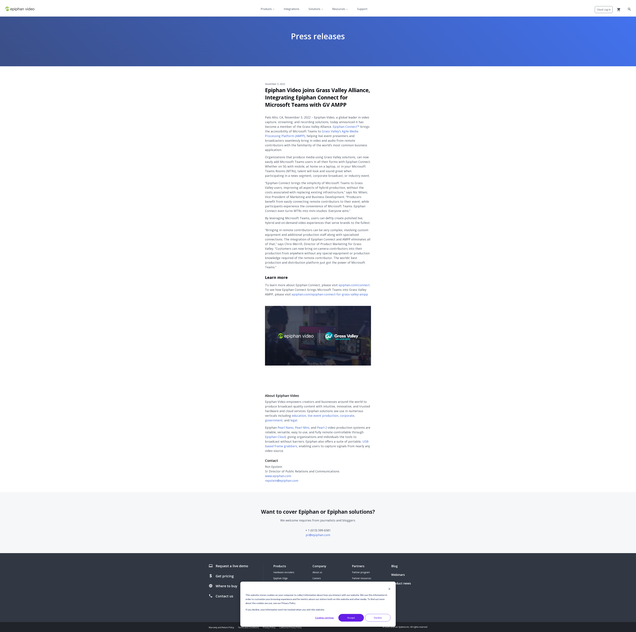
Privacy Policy (269, 627)
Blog (394, 566)
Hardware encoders (283, 572)
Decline (378, 617)
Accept (351, 617)
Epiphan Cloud (275, 437)
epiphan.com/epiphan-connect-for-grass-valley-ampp (330, 294)
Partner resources (361, 578)
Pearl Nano (285, 428)
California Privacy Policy (290, 627)
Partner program (361, 572)
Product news (401, 583)
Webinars (398, 575)
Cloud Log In (603, 9)
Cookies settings (324, 617)
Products (266, 9)
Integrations (291, 9)
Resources (338, 9)
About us (317, 572)
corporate (347, 416)
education (299, 416)
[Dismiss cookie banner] (389, 589)
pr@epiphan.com (318, 535)
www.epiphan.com (278, 476)
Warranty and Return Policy (221, 627)
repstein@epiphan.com (281, 481)
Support (362, 9)
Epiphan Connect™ (346, 127)
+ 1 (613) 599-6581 (318, 530)
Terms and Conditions (248, 627)
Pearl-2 (322, 428)
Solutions (314, 9)
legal (293, 420)
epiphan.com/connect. (354, 285)
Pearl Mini (302, 428)
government (274, 420)
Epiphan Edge (280, 578)
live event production (323, 416)
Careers (317, 578)
